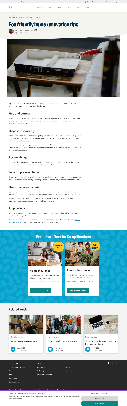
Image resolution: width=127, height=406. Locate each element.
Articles (38, 17)
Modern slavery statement (65, 390)
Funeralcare (35, 2)
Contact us (109, 2)
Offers (88, 2)
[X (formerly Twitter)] (112, 363)
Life (59, 8)
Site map (41, 390)
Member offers (14, 378)
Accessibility (32, 390)
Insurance (17, 2)
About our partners (15, 371)
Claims (103, 2)
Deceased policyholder (45, 375)
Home (50, 8)
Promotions (50, 390)
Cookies (22, 390)
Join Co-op (95, 2)
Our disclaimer (14, 382)
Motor (39, 8)
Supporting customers (83, 390)
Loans (43, 2)
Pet (78, 8)
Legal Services (25, 2)
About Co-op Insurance (17, 367)
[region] (63, 398)
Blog (10, 375)
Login (116, 2)
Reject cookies (99, 398)
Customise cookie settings (99, 393)
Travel (69, 8)
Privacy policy (13, 390)
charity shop (25, 141)
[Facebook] (108, 363)
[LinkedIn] (117, 363)
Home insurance (25, 17)
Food (10, 2)
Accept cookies (100, 403)
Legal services (69, 371)
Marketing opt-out (43, 371)
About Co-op (13, 363)
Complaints (41, 367)
